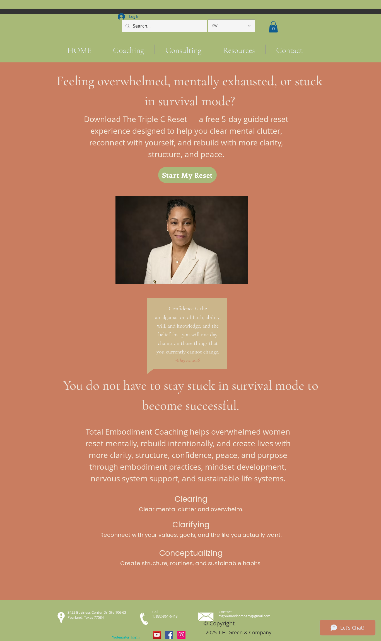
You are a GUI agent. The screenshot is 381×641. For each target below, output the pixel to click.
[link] (273, 27)
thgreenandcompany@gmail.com (244, 616)
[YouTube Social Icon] (157, 635)
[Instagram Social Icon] (181, 635)
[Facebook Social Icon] (169, 635)
